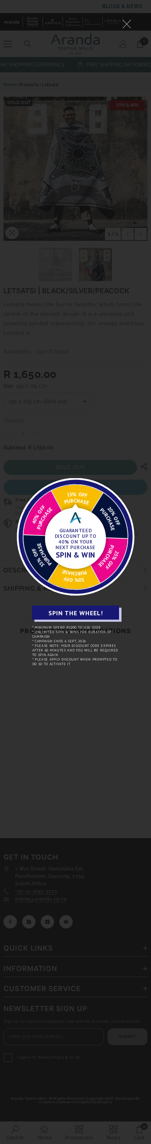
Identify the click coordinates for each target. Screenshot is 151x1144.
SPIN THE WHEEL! (75, 613)
